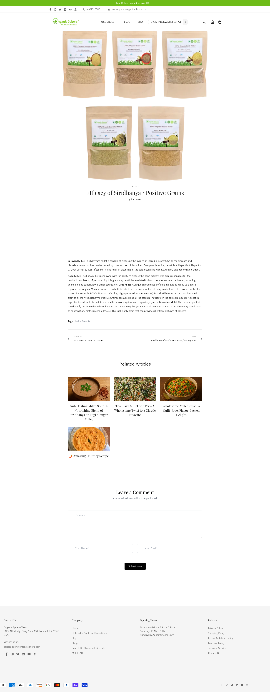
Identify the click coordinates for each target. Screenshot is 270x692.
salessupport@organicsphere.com (22, 646)
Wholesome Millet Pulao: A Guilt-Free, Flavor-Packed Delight (181, 410)
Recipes (135, 186)
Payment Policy (216, 643)
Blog (127, 21)
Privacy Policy (215, 628)
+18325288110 (11, 642)
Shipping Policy (216, 633)
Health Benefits (82, 321)
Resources (107, 21)
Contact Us (214, 653)
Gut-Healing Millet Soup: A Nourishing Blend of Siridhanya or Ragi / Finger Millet (89, 412)
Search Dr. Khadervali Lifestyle (88, 648)
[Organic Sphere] (66, 22)
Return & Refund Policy (220, 638)
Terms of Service (217, 648)
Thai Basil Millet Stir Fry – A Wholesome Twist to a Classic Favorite (135, 410)
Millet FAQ (77, 653)
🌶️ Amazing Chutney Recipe (89, 456)
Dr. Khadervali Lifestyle (166, 21)
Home (75, 628)
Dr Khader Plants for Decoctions (89, 633)
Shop (141, 21)
